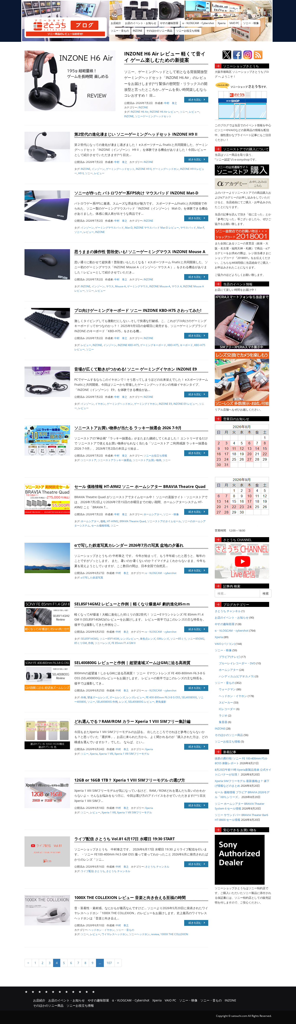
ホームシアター (153, 514)
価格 (103, 521)
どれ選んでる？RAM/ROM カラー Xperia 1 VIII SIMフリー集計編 (132, 721)
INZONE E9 (165, 404)
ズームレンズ (117, 697)
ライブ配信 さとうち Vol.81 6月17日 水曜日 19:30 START (124, 838)
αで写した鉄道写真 (92, 577)
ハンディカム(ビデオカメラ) (236, 676)
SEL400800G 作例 (107, 702)
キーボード (186, 345)
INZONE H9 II (143, 169)
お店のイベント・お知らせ (140, 23)
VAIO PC (234, 23)
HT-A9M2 (112, 521)
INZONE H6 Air (139, 112)
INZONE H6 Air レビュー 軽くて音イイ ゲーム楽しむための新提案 (165, 56)
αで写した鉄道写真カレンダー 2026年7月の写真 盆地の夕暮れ (129, 545)
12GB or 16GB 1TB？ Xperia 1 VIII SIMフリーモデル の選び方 (129, 780)
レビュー (194, 112)
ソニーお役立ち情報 (188, 31)
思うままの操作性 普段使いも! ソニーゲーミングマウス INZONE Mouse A (139, 251)
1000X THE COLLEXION (174, 934)
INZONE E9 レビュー (185, 404)
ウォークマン (227, 689)
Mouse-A (120, 286)
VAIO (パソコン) (225, 644)
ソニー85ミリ (178, 638)
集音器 (223, 722)
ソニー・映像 (251, 23)
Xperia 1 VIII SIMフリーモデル (131, 754)
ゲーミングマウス (137, 286)
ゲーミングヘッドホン (166, 169)
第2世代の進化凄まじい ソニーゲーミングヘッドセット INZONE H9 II (135, 134)
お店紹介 (116, 23)
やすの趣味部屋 (169, 23)
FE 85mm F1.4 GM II (123, 643)
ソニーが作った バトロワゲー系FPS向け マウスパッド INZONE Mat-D (136, 192)
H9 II (81, 173)
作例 (90, 643)
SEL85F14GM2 (89, 638)
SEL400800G (189, 697)
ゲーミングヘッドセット (120, 169)
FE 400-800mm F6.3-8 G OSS (163, 697)
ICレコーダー (227, 709)
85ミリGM (80, 643)
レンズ (123, 702)
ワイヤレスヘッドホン (115, 934)
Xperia (222, 23)
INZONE (137, 31)
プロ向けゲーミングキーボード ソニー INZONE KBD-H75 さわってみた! (137, 310)
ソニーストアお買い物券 (147, 460)
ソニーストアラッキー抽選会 (115, 460)
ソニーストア (88, 460)
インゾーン (98, 169)
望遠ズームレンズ (97, 697)
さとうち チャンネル (157, 866)
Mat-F (200, 227)
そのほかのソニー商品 (159, 31)
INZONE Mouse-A (159, 286)
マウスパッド (188, 227)
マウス (110, 286)
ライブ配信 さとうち (93, 871)
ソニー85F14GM (109, 638)
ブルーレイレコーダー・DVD (237, 663)
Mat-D (129, 227)
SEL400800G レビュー (141, 702)
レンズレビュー (129, 638)
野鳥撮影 (161, 702)
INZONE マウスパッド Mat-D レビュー (156, 227)
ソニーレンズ (102, 643)
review (155, 934)
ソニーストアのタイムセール (164, 521)
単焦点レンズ (148, 638)
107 (109, 963)
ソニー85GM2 (196, 638)
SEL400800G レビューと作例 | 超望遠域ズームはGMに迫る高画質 (132, 662)
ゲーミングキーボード (153, 345)
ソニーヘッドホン (139, 934)
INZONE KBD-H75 (128, 345)
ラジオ (223, 715)
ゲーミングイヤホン (146, 404)
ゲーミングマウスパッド (109, 227)
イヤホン (100, 404)
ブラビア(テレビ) (229, 657)
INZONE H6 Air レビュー (164, 112)
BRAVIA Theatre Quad (133, 521)
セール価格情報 (100, 525)
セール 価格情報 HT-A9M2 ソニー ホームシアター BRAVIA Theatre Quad (139, 486)
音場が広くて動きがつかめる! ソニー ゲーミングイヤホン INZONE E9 (135, 369)
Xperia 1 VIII (106, 754)
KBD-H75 (173, 345)
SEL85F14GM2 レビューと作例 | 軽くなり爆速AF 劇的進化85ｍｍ (132, 603)
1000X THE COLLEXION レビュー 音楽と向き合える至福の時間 (130, 897)
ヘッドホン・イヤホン (102, 930)
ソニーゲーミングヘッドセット (153, 116)
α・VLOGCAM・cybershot (160, 573)
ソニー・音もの (120, 31)
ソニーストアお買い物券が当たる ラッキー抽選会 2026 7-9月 (128, 427)
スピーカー (226, 702)
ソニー (184, 112)
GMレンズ (163, 638)
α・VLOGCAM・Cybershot (198, 23)
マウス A (177, 286)
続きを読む (195, 99)
